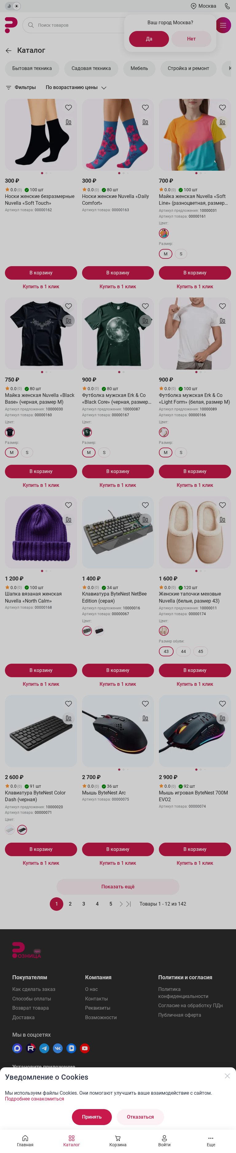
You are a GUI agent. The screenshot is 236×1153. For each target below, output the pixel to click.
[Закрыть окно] (227, 1076)
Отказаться (140, 1117)
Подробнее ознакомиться (34, 1099)
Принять (92, 1117)
